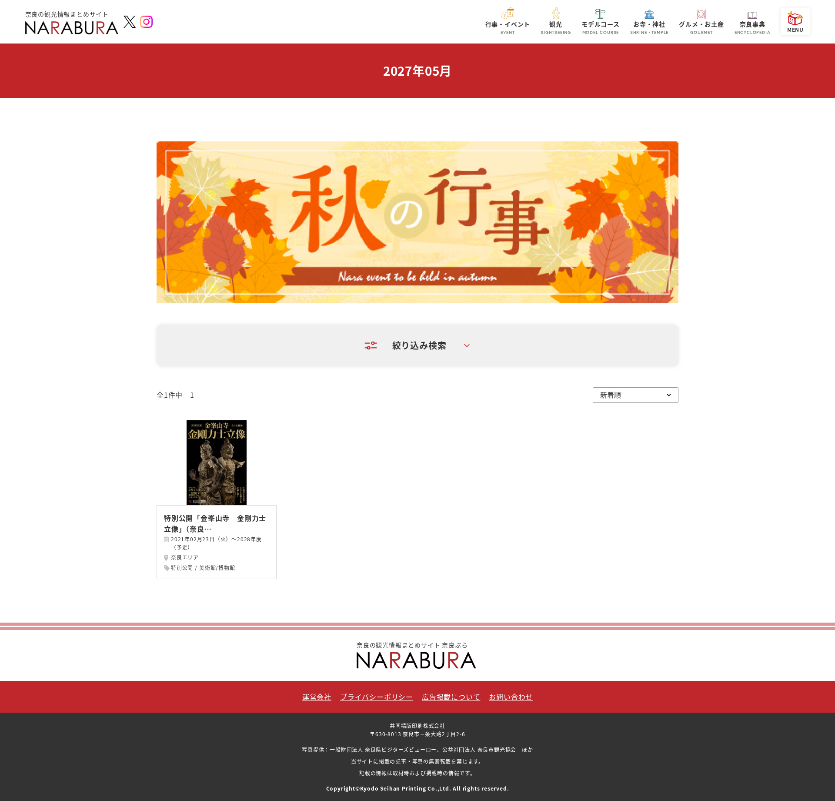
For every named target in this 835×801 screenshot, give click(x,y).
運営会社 (316, 696)
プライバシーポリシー (376, 696)
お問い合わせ (511, 696)
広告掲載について (451, 696)
